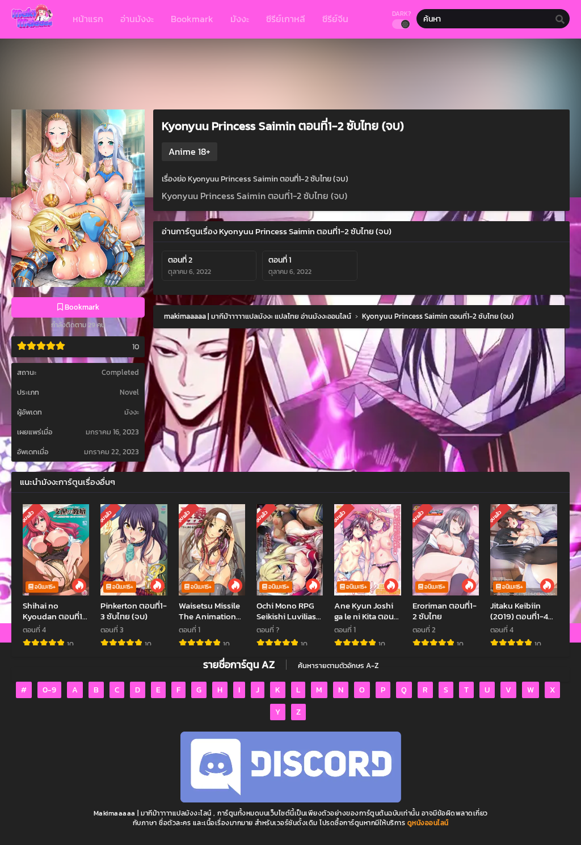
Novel (129, 392)
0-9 (49, 690)
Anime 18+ (189, 151)
